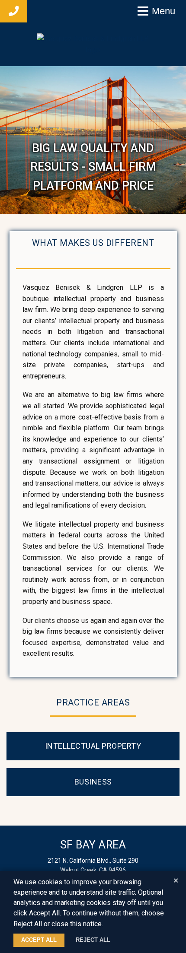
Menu (163, 11)
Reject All (93, 940)
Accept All (39, 940)
